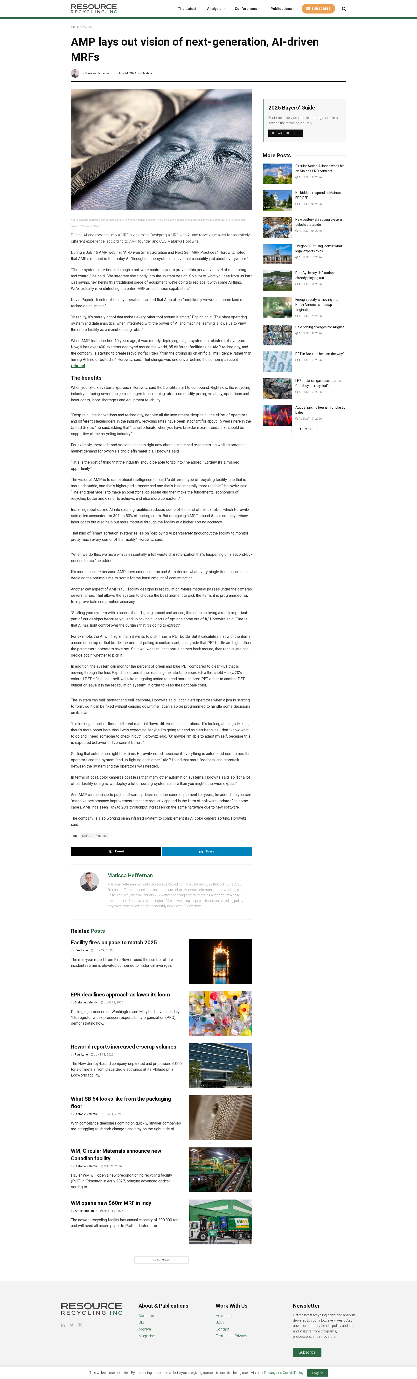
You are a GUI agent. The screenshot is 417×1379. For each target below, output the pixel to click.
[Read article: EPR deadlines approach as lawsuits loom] (220, 1013)
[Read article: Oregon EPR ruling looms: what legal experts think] (277, 254)
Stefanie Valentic (86, 1002)
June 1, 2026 (112, 1114)
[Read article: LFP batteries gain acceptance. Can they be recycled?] (277, 388)
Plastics (87, 26)
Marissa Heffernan (98, 73)
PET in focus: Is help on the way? (320, 354)
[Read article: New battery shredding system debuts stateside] (277, 227)
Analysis (214, 9)
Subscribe (320, 8)
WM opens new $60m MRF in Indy (111, 1203)
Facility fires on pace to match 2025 (114, 943)
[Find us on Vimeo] (71, 1325)
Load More (161, 1260)
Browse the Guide (285, 133)
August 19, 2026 (310, 177)
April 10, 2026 (113, 1211)
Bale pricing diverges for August (319, 327)
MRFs (86, 835)
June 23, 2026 (113, 1002)
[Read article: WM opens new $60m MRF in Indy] (220, 1222)
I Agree (317, 1373)
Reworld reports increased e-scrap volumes (123, 1047)
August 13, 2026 (310, 284)
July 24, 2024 (127, 73)
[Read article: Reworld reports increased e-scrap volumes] (220, 1065)
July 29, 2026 (103, 950)
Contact (222, 1329)
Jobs (220, 1322)
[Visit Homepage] (94, 9)
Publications (281, 9)
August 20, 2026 (310, 204)
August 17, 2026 (310, 257)
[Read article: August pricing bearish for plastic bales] (277, 415)
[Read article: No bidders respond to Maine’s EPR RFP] (277, 200)
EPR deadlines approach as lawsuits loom (120, 995)
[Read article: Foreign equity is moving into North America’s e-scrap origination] (277, 307)
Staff (143, 1322)
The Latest (187, 9)
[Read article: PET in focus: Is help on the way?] (277, 361)
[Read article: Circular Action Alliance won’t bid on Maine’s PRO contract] (277, 174)
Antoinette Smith (86, 1211)
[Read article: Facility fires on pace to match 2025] (220, 961)
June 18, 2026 (103, 1054)
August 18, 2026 (310, 333)
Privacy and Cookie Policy (283, 1373)
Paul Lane (81, 950)
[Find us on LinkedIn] (63, 1325)
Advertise (224, 1315)
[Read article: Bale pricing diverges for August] (277, 335)
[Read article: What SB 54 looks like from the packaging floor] (220, 1117)
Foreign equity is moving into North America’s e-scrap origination (317, 305)
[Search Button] (344, 9)
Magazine (147, 1336)
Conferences (246, 9)
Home (74, 26)
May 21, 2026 (112, 1166)
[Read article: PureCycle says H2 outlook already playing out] (277, 280)
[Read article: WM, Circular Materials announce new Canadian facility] (220, 1169)
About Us (146, 1315)
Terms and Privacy (231, 1336)
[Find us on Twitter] (80, 1325)
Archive (145, 1329)
